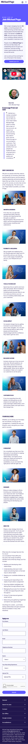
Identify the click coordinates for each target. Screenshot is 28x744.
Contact (4, 709)
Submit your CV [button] (14, 61)
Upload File (5, 673)
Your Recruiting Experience (9, 664)
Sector (4, 656)
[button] (14, 692)
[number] (14, 651)
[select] (14, 659)
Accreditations (6, 722)
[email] (14, 642)
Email (3, 638)
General (4, 700)
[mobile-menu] (26, 2)
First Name (5, 621)
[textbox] (14, 625)
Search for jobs (6, 704)
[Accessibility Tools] (22, 2)
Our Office (5, 713)
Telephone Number (7, 647)
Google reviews (7, 718)
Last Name (5, 630)
